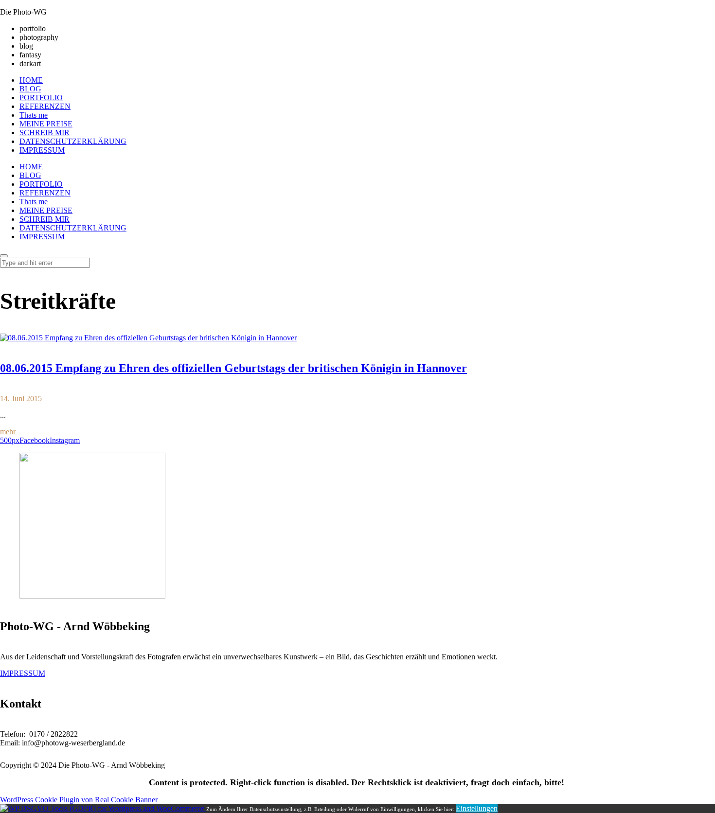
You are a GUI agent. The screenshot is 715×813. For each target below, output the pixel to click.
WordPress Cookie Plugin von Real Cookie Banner (79, 799)
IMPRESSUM (22, 673)
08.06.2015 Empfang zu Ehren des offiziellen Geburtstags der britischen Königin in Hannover (233, 368)
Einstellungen (477, 808)
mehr (8, 431)
